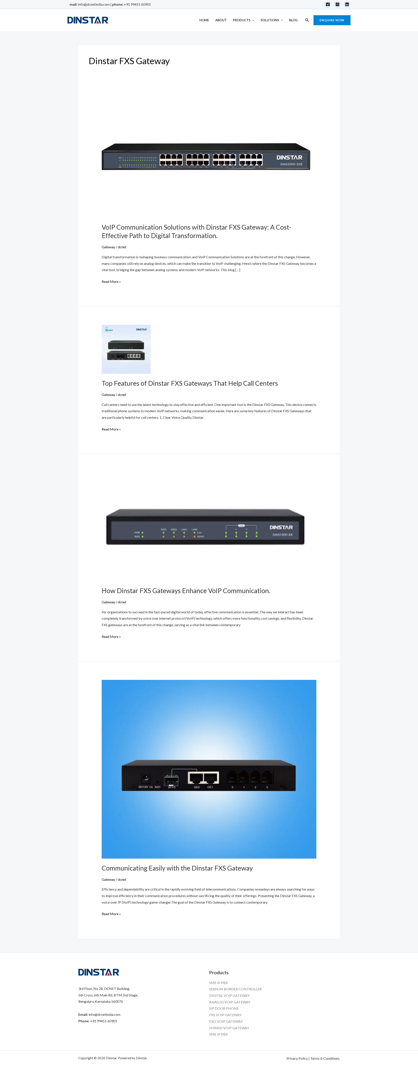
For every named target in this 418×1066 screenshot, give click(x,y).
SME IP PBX (218, 983)
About (221, 20)
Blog (293, 20)
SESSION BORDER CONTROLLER (235, 989)
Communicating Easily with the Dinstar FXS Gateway (177, 868)
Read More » (111, 281)
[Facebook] (327, 4)
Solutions (270, 20)
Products (241, 20)
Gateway (108, 247)
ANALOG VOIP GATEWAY (229, 1002)
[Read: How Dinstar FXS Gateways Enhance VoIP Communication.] (205, 526)
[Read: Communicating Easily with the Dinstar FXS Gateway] (209, 769)
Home (204, 20)
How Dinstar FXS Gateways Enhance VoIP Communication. (186, 590)
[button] (252, 20)
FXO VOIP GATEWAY (226, 1021)
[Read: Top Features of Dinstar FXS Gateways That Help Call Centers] (126, 349)
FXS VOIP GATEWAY (225, 1015)
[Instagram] (337, 4)
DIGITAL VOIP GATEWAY (229, 995)
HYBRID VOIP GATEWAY (229, 1028)
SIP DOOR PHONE (224, 1008)
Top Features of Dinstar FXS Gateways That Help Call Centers (190, 383)
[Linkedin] (347, 4)
